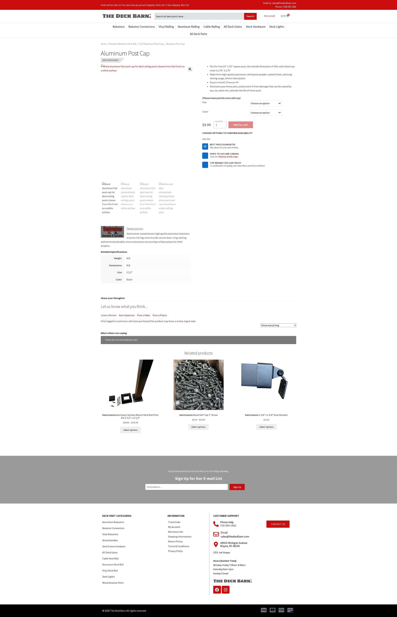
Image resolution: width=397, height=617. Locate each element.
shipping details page (228, 156)
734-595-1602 (228, 525)
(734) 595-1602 (289, 6)
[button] (189, 69)
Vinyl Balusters (110, 534)
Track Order (174, 522)
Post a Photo (160, 315)
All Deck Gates (233, 26)
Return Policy (175, 541)
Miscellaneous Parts (113, 582)
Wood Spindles (110, 540)
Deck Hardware (255, 26)
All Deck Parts (198, 34)
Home (104, 43)
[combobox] (199, 16)
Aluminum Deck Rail (113, 564)
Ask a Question (127, 315)
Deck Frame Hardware (113, 546)
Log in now (189, 321)
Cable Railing (211, 26)
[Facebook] (217, 590)
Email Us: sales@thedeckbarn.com (279, 3)
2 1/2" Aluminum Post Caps (151, 43)
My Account (269, 15)
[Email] (216, 534)
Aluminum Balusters (113, 522)
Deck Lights (276, 26)
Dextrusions (110, 60)
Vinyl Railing (166, 26)
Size (204, 102)
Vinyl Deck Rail (110, 570)
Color (205, 111)
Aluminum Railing (189, 26)
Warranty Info (175, 531)
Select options (130, 430)
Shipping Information (179, 536)
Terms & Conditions (178, 546)
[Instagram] (226, 590)
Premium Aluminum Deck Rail (122, 43)
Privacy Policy (175, 551)
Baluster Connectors (141, 26)
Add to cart (240, 125)
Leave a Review (108, 315)
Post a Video (143, 315)
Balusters (119, 26)
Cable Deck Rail (110, 558)
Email (224, 532)
